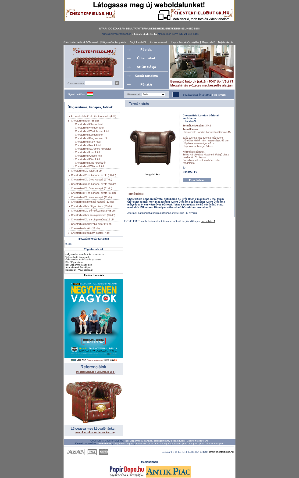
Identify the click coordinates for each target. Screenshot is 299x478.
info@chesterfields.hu (221, 451)
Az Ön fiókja (146, 67)
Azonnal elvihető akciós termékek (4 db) (93, 116)
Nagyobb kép (153, 174)
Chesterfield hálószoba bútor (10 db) (91, 224)
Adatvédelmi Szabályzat (78, 267)
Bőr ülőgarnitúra (74, 262)
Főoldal (146, 49)
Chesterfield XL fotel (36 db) (87, 170)
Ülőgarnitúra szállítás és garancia (83, 259)
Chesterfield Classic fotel (89, 124)
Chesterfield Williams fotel (89, 166)
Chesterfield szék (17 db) (85, 228)
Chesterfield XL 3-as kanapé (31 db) (91, 188)
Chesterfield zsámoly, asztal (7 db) (90, 232)
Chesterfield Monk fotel (88, 145)
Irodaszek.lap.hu (144, 443)
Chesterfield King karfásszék (91, 138)
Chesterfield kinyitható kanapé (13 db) (92, 201)
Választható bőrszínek (77, 257)
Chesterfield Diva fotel (87, 159)
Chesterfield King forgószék (90, 162)
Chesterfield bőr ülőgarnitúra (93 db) (91, 206)
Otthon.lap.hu (179, 443)
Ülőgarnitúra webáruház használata (84, 254)
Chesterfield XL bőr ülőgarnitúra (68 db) (93, 210)
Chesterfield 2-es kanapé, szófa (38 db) (93, 175)
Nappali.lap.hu (196, 443)
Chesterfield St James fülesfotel (93, 148)
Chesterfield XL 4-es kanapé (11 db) (91, 197)
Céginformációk (138, 42)
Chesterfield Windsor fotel (89, 127)
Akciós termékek (158, 42)
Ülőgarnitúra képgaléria (113, 42)
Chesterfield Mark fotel (87, 141)
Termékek (93, 42)
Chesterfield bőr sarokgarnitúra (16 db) (93, 215)
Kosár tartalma (146, 76)
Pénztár (146, 84)
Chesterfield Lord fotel (87, 152)
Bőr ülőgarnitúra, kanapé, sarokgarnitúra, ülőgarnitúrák (155, 440)
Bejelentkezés (225, 42)
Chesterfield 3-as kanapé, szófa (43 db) (93, 184)
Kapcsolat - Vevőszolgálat (185, 42)
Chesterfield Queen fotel (88, 155)
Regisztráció (208, 42)
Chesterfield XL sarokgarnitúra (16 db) (92, 219)
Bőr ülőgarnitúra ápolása (78, 264)
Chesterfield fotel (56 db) (85, 120)
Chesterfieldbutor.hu (198, 440)
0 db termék (219, 94)
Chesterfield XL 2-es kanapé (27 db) (91, 179)
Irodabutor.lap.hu (215, 443)
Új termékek (146, 58)
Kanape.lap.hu (163, 443)
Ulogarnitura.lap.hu (124, 443)
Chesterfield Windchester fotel (92, 131)
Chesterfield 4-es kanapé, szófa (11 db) (93, 192)
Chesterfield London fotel (89, 134)
